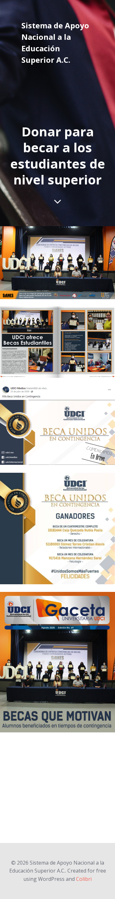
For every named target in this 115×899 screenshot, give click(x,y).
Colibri (84, 878)
